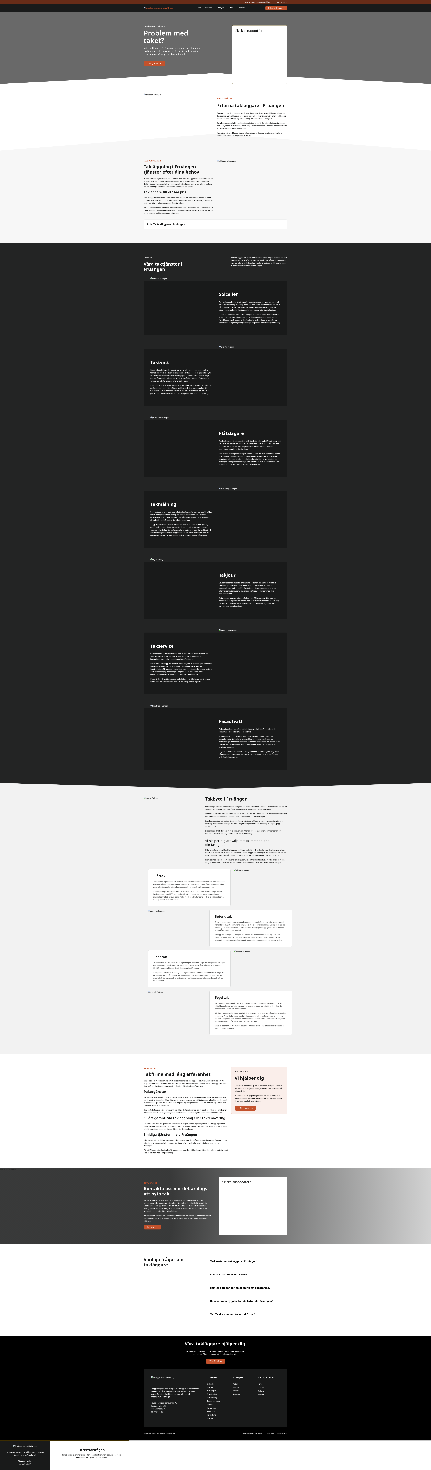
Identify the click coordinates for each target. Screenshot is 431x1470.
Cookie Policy (269, 1433)
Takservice (211, 1408)
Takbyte (220, 8)
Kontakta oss (152, 1227)
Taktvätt (210, 1387)
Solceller (210, 1384)
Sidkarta (261, 1391)
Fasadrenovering (213, 1401)
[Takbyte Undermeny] (225, 8)
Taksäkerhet (212, 1394)
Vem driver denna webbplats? (252, 1433)
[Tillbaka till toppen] (424, 1464)
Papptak (236, 1391)
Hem (199, 8)
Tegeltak (236, 1387)
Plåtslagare (211, 1391)
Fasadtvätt (211, 1411)
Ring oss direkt (155, 63)
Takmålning (211, 1415)
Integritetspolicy (282, 1433)
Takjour (210, 1405)
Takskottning (212, 1398)
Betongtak (237, 1394)
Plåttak (235, 1384)
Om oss (232, 8)
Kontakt (242, 8)
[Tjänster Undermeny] (213, 8)
